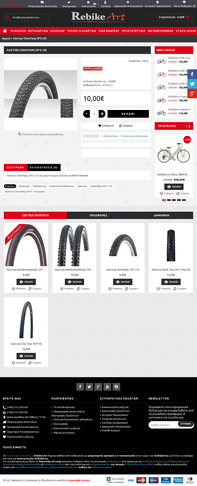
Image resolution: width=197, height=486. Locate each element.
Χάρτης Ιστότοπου (64, 432)
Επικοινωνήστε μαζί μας (20, 436)
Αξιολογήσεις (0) (44, 167)
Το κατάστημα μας (64, 407)
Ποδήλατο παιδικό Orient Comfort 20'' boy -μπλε (180, 109)
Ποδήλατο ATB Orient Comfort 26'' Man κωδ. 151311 (180, 71)
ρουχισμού (104, 467)
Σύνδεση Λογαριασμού (115, 422)
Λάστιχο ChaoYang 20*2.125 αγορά (25, 191)
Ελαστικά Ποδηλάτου (62, 186)
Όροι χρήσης (60, 423)
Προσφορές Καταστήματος (22, 427)
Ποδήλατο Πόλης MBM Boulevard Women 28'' (174, 174)
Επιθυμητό (108, 125)
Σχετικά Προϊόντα (35, 215)
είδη (95, 467)
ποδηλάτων (114, 461)
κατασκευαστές (100, 464)
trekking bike (32, 464)
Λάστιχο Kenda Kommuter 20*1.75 (26, 269)
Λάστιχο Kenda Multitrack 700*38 (75, 269)
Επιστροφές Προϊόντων (115, 411)
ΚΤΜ (128, 464)
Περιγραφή (15, 167)
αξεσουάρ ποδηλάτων (64, 467)
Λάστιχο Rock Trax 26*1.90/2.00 (171, 269)
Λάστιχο (82, 186)
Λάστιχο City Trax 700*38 (26, 343)
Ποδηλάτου (39, 186)
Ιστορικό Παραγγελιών (115, 415)
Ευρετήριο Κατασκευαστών (23, 431)
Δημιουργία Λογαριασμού (116, 426)
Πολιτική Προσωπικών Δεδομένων (73, 419)
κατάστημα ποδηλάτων (20, 455)
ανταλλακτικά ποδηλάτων (32, 467)
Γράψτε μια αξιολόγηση (135, 136)
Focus (142, 464)
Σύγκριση (128, 125)
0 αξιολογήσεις (110, 136)
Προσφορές (167, 126)
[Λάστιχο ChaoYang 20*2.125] (40, 94)
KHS (134, 464)
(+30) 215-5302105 (17, 407)
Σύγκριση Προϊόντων (114, 418)
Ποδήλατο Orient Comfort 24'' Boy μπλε (180, 96)
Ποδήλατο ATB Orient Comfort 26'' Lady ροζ (180, 58)
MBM (150, 464)
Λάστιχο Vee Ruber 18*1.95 (122, 269)
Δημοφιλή (161, 215)
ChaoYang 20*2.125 (101, 186)
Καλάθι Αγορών (111, 430)
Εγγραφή (186, 424)
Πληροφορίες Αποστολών (22, 422)
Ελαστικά (24, 186)
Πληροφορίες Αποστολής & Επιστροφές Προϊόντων (68, 413)
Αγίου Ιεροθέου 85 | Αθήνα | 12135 (26, 417)
